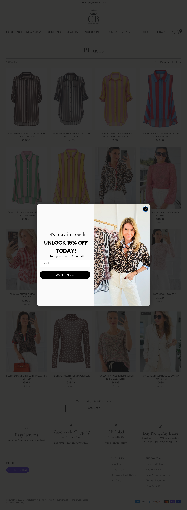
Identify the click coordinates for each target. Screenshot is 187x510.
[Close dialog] (145, 209)
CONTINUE (65, 274)
